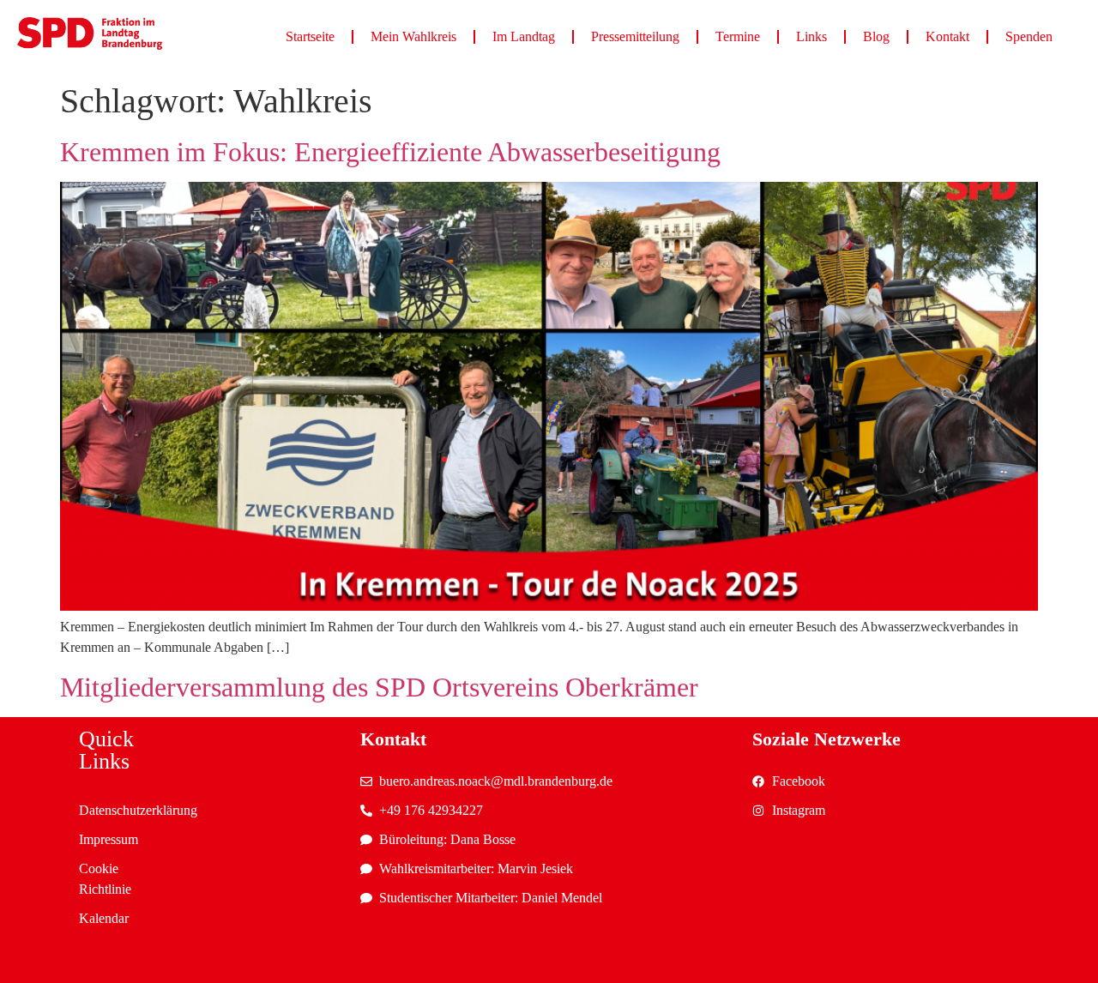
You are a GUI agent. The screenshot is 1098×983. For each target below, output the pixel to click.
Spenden (1029, 36)
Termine (737, 36)
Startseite (310, 36)
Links (811, 36)
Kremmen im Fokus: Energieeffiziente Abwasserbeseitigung (390, 151)
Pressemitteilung (635, 36)
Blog (876, 36)
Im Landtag (523, 36)
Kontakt (947, 36)
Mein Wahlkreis (413, 36)
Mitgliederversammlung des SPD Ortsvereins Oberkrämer (379, 687)
